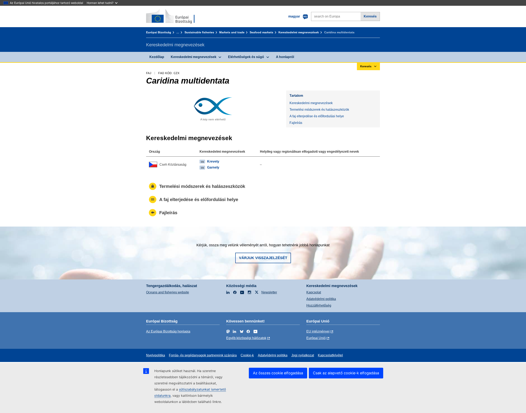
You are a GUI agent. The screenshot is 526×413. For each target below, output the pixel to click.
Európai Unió (316, 338)
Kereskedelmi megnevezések (298, 32)
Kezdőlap (156, 57)
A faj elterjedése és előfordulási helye (317, 116)
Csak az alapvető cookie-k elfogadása (346, 373)
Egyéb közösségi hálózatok (246, 338)
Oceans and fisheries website (167, 292)
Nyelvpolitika (155, 355)
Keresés (370, 16)
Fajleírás (296, 122)
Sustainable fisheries (199, 32)
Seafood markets (261, 32)
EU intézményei (318, 331)
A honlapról (285, 57)
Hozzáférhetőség (318, 305)
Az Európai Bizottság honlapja (168, 331)
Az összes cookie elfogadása (278, 373)
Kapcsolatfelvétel (330, 355)
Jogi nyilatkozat (302, 355)
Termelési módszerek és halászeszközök (319, 109)
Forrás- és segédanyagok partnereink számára (203, 355)
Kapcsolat (313, 292)
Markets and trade (232, 32)
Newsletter (269, 292)
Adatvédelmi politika (321, 299)
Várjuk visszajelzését (263, 258)
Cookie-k (247, 355)
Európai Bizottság (158, 32)
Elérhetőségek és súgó (246, 57)
